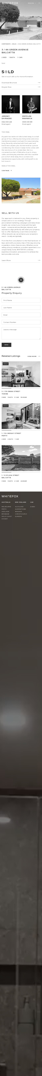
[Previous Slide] (3, 20)
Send (6, 344)
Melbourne (6, 506)
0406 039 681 (27, 122)
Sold (14, 44)
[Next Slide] (39, 20)
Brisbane (5, 514)
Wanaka (18, 511)
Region (31, 3)
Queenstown (20, 509)
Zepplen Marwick (27, 117)
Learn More (6, 260)
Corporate (6, 44)
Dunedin (18, 516)
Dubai (32, 506)
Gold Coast (7, 516)
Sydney (5, 519)
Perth (4, 509)
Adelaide (5, 511)
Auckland (19, 506)
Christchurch (21, 514)
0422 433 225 (7, 122)
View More (32, 356)
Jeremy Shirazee (7, 117)
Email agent (6, 124)
